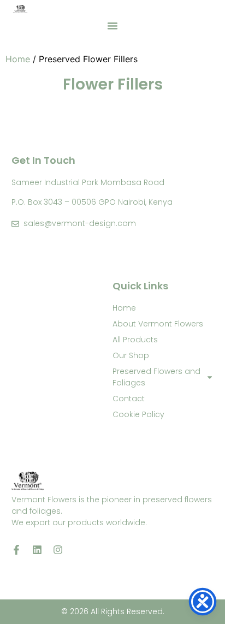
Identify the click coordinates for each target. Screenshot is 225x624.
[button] (112, 25)
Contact (128, 398)
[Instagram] (58, 550)
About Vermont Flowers (157, 323)
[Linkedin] (37, 550)
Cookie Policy (138, 414)
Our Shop (130, 355)
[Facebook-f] (16, 550)
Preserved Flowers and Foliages (156, 377)
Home (17, 59)
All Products (135, 339)
